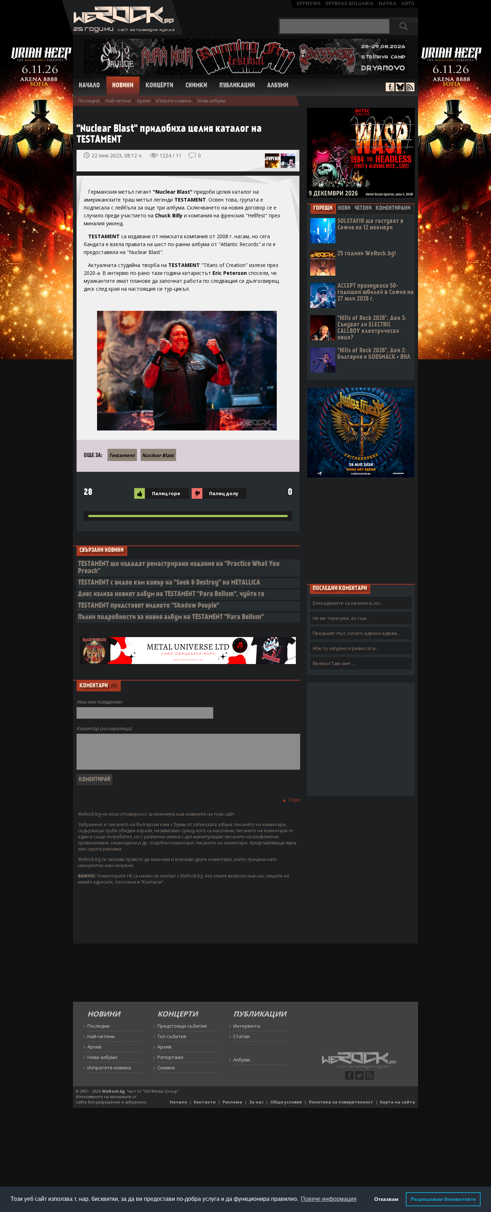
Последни (89, 101)
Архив (143, 101)
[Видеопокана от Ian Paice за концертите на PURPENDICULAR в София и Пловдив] (288, 160)
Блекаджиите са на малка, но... (348, 603)
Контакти (205, 1102)
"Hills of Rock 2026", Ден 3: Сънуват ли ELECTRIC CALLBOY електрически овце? (372, 328)
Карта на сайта (397, 1102)
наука (387, 3)
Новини (122, 86)
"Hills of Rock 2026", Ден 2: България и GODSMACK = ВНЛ (374, 354)
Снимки (196, 86)
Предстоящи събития (182, 1026)
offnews (309, 3)
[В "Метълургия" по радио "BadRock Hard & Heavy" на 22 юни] (272, 160)
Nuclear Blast (158, 455)
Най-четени (118, 101)
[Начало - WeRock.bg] (122, 33)
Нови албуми (211, 101)
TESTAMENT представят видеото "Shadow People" (148, 606)
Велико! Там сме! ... (334, 663)
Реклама (232, 1102)
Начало (89, 86)
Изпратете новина (109, 1067)
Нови (344, 208)
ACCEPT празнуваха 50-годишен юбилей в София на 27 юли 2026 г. (376, 292)
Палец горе (166, 493)
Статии (241, 1036)
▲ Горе (291, 799)
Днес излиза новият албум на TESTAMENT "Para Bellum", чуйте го (171, 594)
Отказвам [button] (386, 1199)
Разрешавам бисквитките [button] (443, 1199)
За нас (256, 1102)
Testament (122, 455)
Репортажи (170, 1057)
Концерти (159, 86)
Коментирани (393, 208)
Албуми (277, 86)
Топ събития (171, 1036)
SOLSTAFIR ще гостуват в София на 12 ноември (371, 224)
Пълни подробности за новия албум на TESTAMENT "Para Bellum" (171, 617)
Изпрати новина (173, 101)
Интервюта (246, 1026)
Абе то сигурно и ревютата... (345, 648)
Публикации (237, 86)
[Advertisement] (361, 530)
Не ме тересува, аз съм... (341, 618)
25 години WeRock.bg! (367, 254)
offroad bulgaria (349, 3)
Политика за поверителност (341, 1102)
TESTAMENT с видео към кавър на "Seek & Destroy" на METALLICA (169, 583)
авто (407, 3)
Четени (363, 208)
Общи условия (286, 1102)
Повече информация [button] (329, 1199)
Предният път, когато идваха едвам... (356, 633)
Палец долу (223, 493)
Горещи (322, 208)
